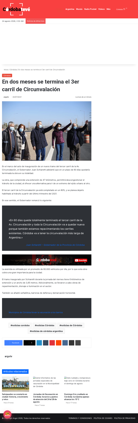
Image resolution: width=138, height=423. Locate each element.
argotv (6, 97)
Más (109, 9)
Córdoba (60, 9)
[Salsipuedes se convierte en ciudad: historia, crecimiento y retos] (15, 384)
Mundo (79, 9)
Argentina (69, 9)
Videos (101, 9)
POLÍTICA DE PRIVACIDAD (124, 418)
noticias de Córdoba (71, 325)
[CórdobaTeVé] (16, 9)
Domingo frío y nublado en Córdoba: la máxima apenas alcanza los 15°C (76, 396)
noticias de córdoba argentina (47, 331)
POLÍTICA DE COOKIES (103, 418)
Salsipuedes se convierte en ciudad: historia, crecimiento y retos (15, 396)
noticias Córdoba (45, 325)
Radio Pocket (90, 9)
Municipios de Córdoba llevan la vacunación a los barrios (36, 312)
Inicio (5, 70)
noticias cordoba (21, 325)
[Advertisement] (69, 44)
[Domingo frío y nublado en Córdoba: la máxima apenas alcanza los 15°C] (77, 384)
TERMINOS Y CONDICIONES (80, 418)
